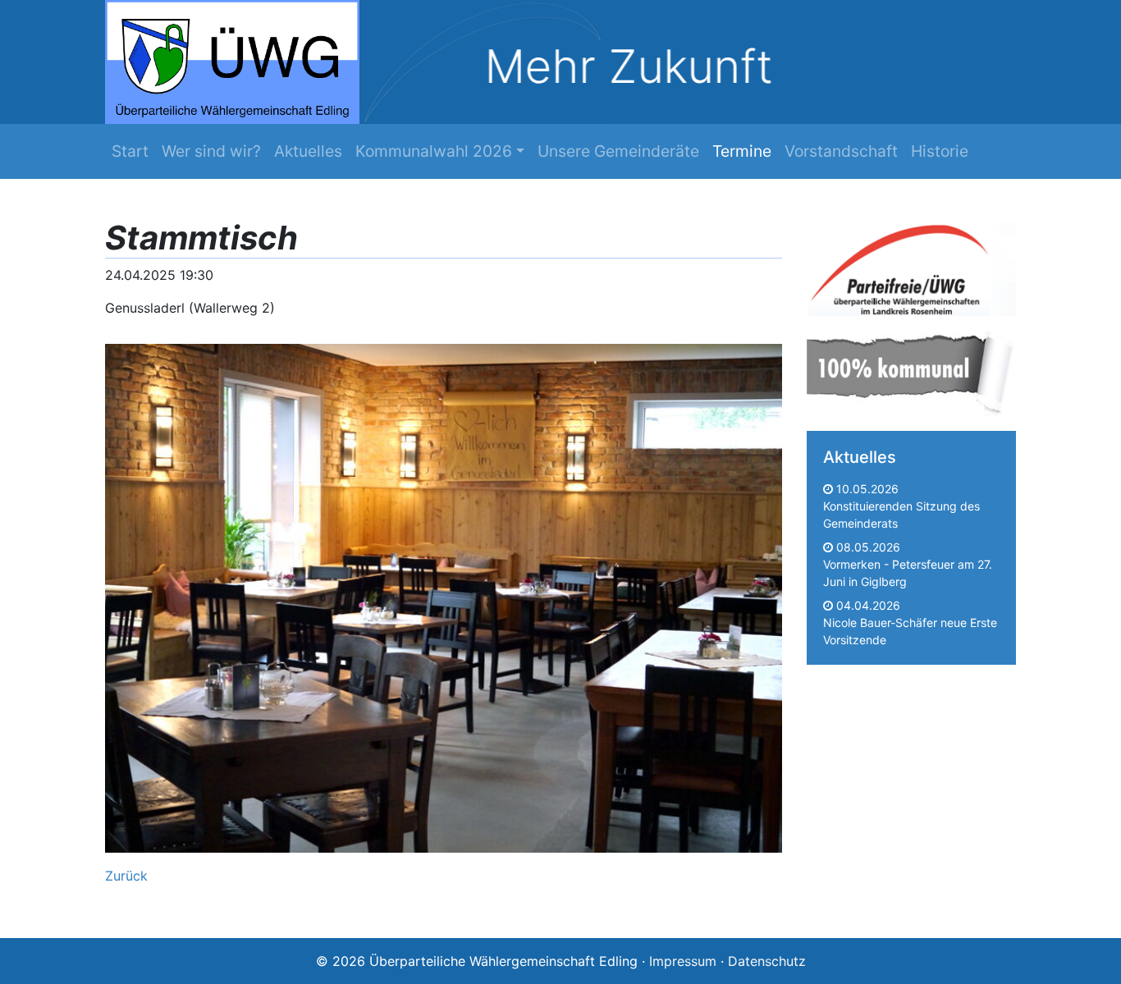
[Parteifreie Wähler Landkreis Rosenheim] (911, 266)
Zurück (126, 875)
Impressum (682, 961)
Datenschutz (767, 961)
